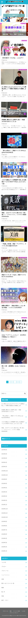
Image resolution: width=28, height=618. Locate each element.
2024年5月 (4, 449)
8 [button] (18, 36)
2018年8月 (4, 525)
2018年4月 (4, 538)
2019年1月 (4, 504)
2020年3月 (4, 466)
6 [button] (15, 36)
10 (18, 382)
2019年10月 (5, 475)
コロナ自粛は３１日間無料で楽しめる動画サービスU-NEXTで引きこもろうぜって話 (13, 422)
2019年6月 (4, 483)
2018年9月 (4, 521)
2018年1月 (4, 551)
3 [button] (10, 36)
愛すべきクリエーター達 (8, 583)
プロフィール (5, 570)
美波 (3, 596)
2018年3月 (4, 542)
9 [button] (20, 36)
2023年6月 (4, 458)
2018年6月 (4, 534)
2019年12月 (5, 470)
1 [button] (7, 36)
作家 (3, 579)
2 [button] (9, 36)
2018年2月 (4, 546)
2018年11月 (5, 513)
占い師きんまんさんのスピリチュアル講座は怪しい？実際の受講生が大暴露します (13, 404)
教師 (3, 587)
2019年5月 (4, 487)
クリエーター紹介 (16, 611)
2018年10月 (5, 517)
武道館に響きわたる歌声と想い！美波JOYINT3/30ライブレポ (11, 410)
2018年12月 (5, 508)
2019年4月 (4, 492)
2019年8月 (4, 479)
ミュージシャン (6, 575)
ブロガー (4, 566)
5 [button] (13, 36)
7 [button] (17, 36)
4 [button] (12, 36)
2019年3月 (4, 496)
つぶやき (4, 562)
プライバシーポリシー (14, 612)
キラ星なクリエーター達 (13, 615)
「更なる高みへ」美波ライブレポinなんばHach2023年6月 (12, 416)
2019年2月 (4, 500)
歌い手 (3, 591)
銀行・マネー (5, 600)
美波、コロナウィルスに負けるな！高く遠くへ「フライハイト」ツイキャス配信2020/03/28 (13, 429)
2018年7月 (4, 530)
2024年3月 (4, 454)
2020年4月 (4, 462)
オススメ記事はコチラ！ (14, 15)
